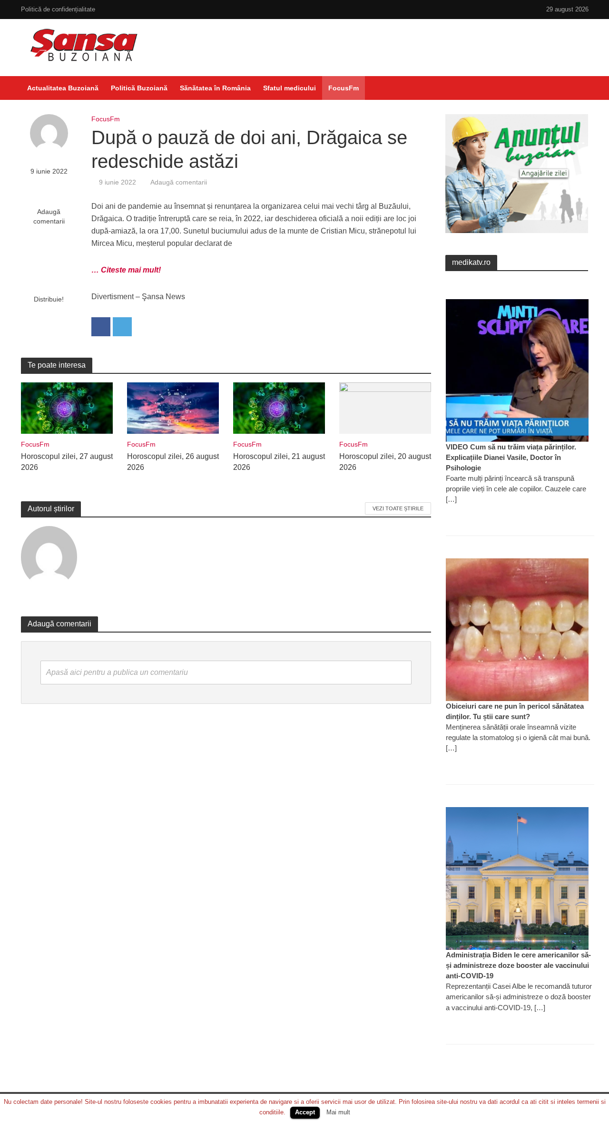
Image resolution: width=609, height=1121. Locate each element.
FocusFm (343, 88)
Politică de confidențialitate (58, 9)
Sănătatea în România (215, 88)
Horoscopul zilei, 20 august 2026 (385, 461)
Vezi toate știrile (398, 508)
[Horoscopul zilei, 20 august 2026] (385, 407)
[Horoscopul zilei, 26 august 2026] (173, 407)
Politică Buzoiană (139, 88)
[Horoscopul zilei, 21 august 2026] (279, 407)
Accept (305, 1112)
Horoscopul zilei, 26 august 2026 (173, 461)
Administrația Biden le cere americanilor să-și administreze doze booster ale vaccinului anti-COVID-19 (518, 965)
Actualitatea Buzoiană (62, 88)
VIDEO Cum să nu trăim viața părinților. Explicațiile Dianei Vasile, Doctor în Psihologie (511, 457)
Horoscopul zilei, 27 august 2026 (67, 461)
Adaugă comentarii (49, 216)
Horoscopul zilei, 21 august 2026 (279, 461)
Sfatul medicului (289, 88)
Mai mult (338, 1112)
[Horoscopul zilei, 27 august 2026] (67, 407)
